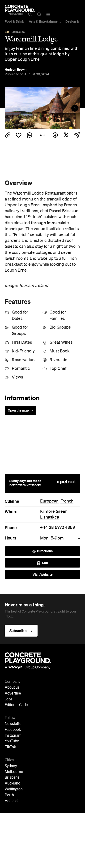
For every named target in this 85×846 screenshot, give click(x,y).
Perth (9, 795)
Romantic (21, 369)
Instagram (13, 736)
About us (12, 688)
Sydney (11, 766)
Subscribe (16, 14)
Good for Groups (20, 330)
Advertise (13, 693)
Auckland (12, 783)
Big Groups (60, 327)
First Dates (22, 342)
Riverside (59, 360)
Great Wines (61, 342)
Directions (45, 551)
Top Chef (58, 369)
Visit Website (43, 574)
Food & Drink (14, 21)
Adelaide (12, 801)
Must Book (60, 351)
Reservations (24, 360)
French (66, 501)
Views (17, 377)
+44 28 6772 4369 (57, 528)
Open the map (18, 410)
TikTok (10, 747)
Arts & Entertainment (45, 21)
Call (45, 563)
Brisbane (12, 778)
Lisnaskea (49, 517)
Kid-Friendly (23, 351)
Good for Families (58, 315)
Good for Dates (20, 315)
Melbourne (14, 772)
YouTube (12, 741)
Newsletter (14, 724)
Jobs (9, 699)
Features (18, 301)
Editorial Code (16, 705)
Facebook (13, 730)
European (49, 501)
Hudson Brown (15, 69)
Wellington (14, 789)
